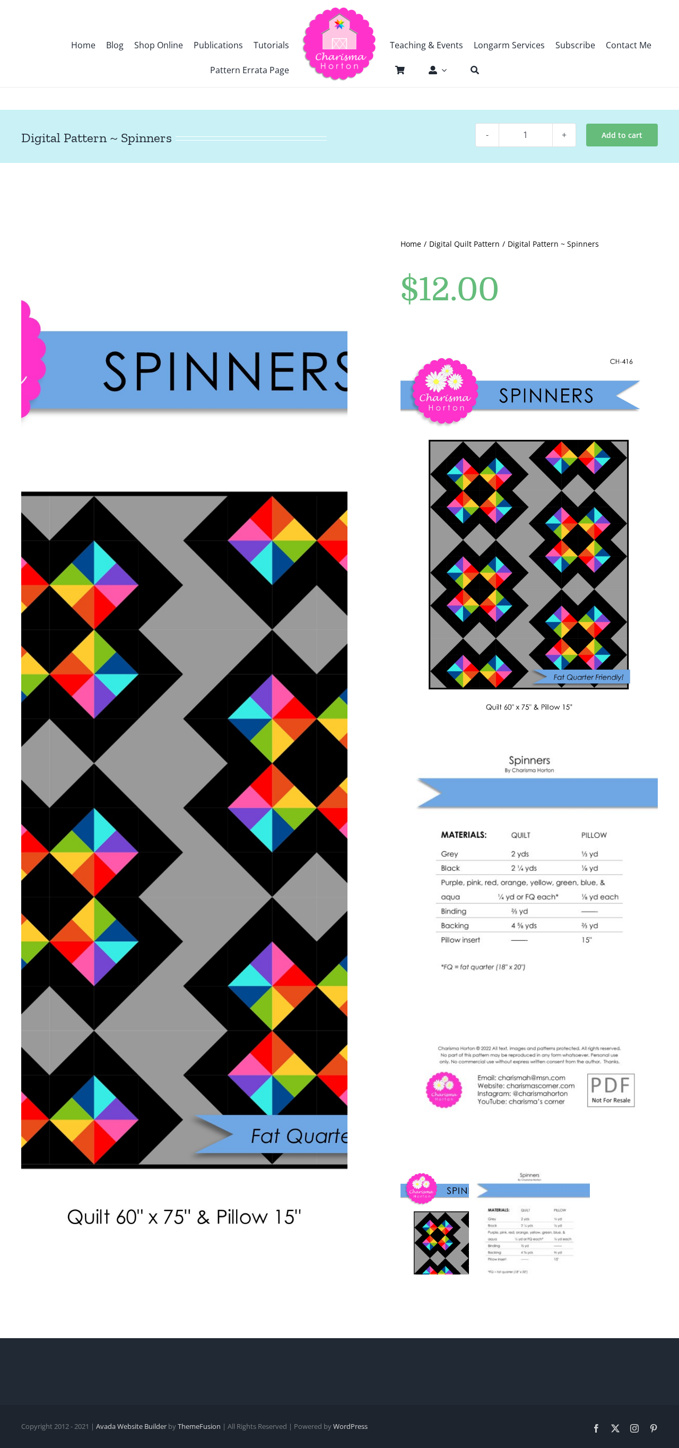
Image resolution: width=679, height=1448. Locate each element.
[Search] (469, 70)
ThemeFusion (199, 1426)
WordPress (350, 1426)
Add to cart (622, 135)
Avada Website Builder (131, 1426)
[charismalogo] (339, 10)
